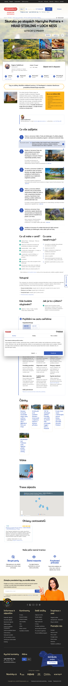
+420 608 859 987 (57, 121)
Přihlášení (59, 9)
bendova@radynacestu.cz (40, 121)
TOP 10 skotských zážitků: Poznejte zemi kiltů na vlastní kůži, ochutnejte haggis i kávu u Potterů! (47, 420)
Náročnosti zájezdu (54, 382)
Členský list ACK (57, 681)
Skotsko (10, 17)
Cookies (50, 681)
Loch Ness (20, 17)
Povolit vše (53, 353)
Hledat (48, 9)
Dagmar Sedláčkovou (18, 540)
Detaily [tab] (34, 335)
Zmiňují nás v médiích (34, 670)
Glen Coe (15, 17)
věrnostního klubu (32, 272)
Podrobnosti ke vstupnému (27, 294)
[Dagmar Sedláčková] (7, 66)
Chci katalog (52, 662)
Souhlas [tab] (14, 335)
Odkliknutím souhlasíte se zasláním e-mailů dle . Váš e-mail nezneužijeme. (21, 596)
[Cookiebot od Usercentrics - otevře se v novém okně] (57, 332)
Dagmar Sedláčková (17, 65)
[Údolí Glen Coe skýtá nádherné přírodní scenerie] (54, 194)
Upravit (33, 353)
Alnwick (25, 17)
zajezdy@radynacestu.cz (10, 662)
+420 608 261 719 (33, 12)
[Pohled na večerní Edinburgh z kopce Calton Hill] (54, 155)
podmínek (30, 595)
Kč (24, 659)
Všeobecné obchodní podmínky (39, 681)
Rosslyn (35, 17)
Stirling (39, 17)
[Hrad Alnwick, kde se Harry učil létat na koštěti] (54, 174)
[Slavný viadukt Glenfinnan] (54, 214)
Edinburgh (30, 17)
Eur (29, 659)
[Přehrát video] (26, 471)
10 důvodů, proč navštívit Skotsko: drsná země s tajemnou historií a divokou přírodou (35, 418)
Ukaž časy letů (8, 79)
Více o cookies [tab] (54, 335)
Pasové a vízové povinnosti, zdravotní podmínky (34, 391)
